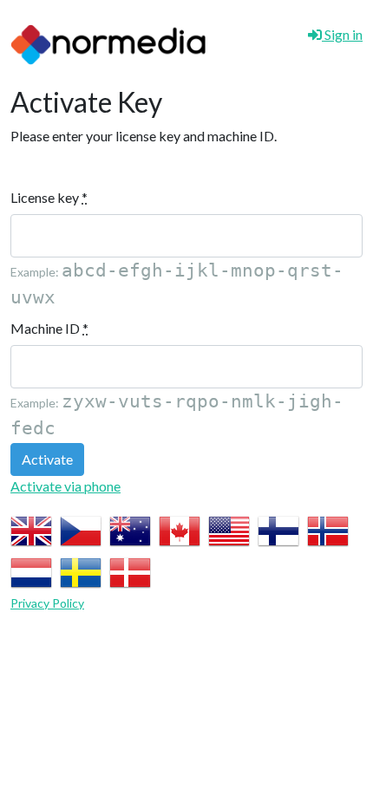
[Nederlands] (31, 571)
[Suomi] (278, 529)
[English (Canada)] (179, 529)
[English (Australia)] (130, 529)
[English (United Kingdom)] (31, 529)
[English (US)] (229, 529)
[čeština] (80, 529)
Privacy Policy (47, 603)
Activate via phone (65, 486)
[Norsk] (328, 529)
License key (49, 197)
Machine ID (49, 328)
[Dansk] (130, 571)
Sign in (342, 34)
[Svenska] (80, 571)
